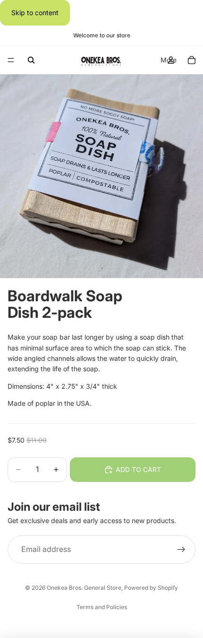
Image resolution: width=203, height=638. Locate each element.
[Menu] (11, 60)
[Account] (171, 60)
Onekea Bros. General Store (84, 587)
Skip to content (35, 13)
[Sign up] (181, 550)
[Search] (31, 60)
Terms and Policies (101, 607)
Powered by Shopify (151, 587)
